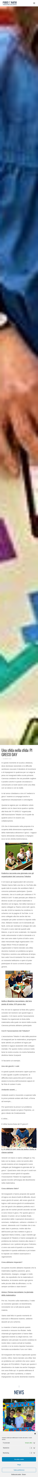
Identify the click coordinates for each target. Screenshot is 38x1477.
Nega (19, 1464)
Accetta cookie (19, 1459)
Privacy (24, 1474)
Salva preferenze (19, 1470)
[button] (35, 1434)
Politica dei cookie (16, 1474)
